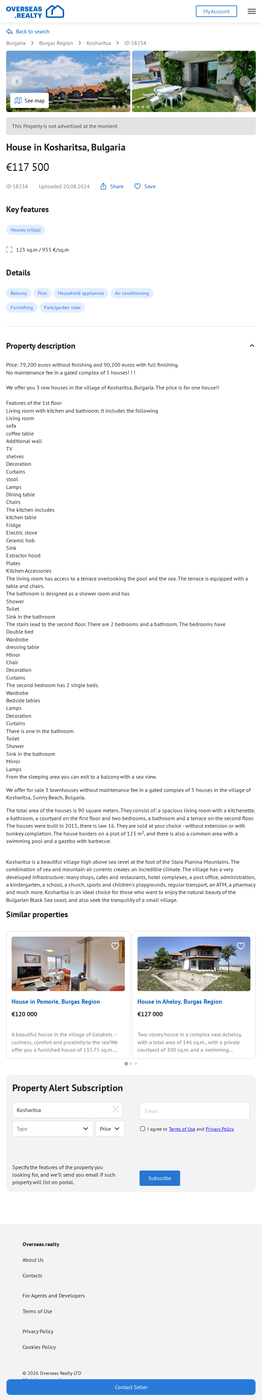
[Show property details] (252, 345)
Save (150, 186)
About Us (33, 1259)
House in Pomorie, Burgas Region (56, 1001)
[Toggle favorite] (115, 946)
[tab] (114, 107)
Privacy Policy (220, 1129)
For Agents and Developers (54, 1295)
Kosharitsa (99, 42)
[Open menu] (252, 11)
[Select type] (85, 1128)
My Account (216, 11)
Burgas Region (56, 42)
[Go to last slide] (17, 81)
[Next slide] (244, 81)
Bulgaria (16, 42)
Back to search (32, 31)
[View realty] (68, 964)
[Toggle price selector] (117, 1128)
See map (35, 100)
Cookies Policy (39, 1346)
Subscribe (159, 1178)
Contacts (32, 1275)
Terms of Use (182, 1129)
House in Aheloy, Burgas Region (179, 1001)
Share (116, 186)
